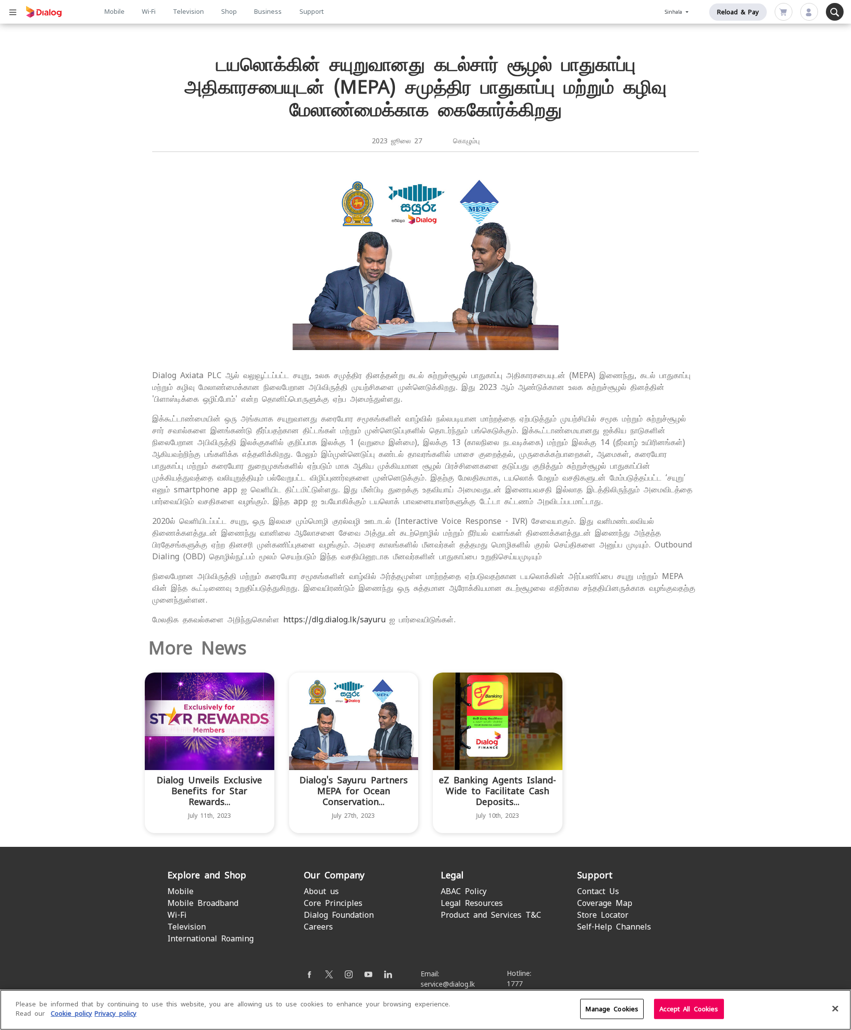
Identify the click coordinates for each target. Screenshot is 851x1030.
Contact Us (598, 891)
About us (321, 891)
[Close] (835, 1008)
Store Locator (602, 915)
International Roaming (210, 938)
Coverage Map (604, 903)
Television (188, 11)
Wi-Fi (149, 11)
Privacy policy (115, 1013)
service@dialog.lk (448, 984)
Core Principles (333, 903)
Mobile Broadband (202, 903)
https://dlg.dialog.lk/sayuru (334, 619)
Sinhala (675, 12)
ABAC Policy (464, 891)
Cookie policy (71, 1013)
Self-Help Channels (614, 927)
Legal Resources (472, 903)
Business (268, 11)
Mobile (114, 11)
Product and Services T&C (491, 915)
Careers (318, 927)
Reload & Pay (738, 12)
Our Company (334, 875)
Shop (229, 11)
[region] (425, 1010)
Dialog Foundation (339, 915)
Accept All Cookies (688, 1009)
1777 (515, 983)
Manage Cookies (612, 1009)
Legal (452, 875)
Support (311, 11)
